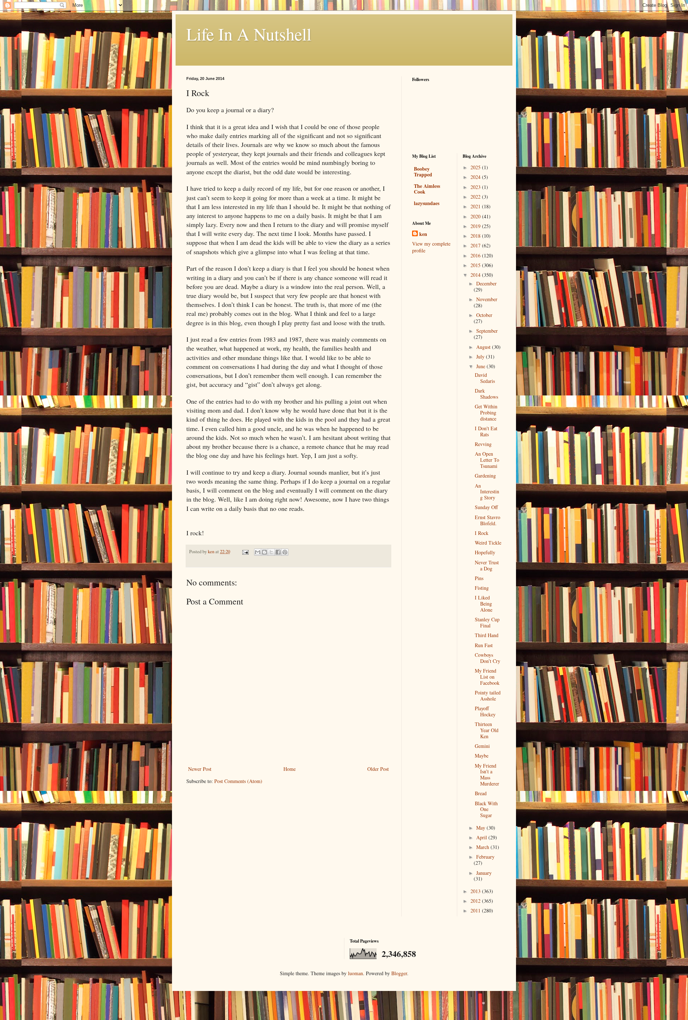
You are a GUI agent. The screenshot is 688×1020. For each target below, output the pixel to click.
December (486, 283)
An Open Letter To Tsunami (487, 459)
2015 (476, 265)
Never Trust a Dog (487, 565)
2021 (476, 206)
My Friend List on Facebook (487, 676)
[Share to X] (271, 552)
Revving (483, 444)
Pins (479, 578)
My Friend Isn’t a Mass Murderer (487, 774)
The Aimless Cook (427, 188)
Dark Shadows (486, 393)
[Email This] (257, 552)
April (482, 837)
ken (423, 234)
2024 (476, 177)
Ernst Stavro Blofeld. (487, 520)
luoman (355, 973)
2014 (476, 274)
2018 (476, 235)
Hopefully (485, 552)
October (484, 315)
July (481, 356)
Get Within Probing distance (486, 412)
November (486, 299)
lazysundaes (426, 203)
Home (289, 768)
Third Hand (486, 635)
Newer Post (199, 768)
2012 (476, 900)
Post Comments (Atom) (238, 781)
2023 (476, 187)
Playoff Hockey (485, 711)
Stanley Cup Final (487, 622)
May (481, 827)
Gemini (482, 746)
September (487, 330)
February (485, 856)
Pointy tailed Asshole (488, 695)
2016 (476, 255)
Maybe (481, 755)
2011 (476, 910)
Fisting (482, 587)
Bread (481, 793)
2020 (476, 216)
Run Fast (484, 645)
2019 (476, 226)
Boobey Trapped (423, 171)
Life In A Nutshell (248, 33)
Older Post (378, 768)
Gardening (485, 475)
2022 (476, 196)
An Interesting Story (487, 491)
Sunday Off (486, 507)
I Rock (481, 533)
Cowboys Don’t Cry (487, 657)
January (484, 872)
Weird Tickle (488, 542)
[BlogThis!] (264, 552)
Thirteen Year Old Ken (486, 730)
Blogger (399, 973)
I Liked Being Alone (483, 603)
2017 (476, 245)
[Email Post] (245, 552)
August (484, 346)
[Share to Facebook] (278, 552)
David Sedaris (485, 377)
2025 (476, 167)
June (481, 366)
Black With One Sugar (486, 809)
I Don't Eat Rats (486, 431)
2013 (476, 891)
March (483, 847)
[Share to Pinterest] (284, 552)
